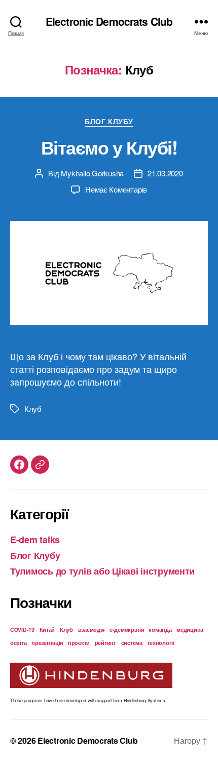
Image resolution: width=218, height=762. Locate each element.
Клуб (33, 408)
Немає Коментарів (116, 189)
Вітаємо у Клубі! (109, 147)
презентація (47, 642)
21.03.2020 (165, 173)
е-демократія (127, 629)
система (131, 642)
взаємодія (91, 629)
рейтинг (105, 642)
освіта (18, 642)
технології (160, 642)
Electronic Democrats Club (109, 21)
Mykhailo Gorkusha (92, 173)
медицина (189, 629)
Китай (47, 629)
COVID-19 (22, 629)
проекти (79, 642)
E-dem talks (35, 539)
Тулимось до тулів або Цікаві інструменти (102, 571)
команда (160, 629)
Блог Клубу (109, 121)
